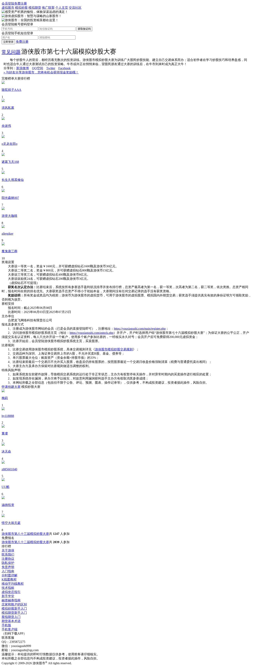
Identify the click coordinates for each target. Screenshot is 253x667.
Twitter (50, 68)
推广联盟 (48, 7)
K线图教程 (9, 579)
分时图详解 (9, 575)
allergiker (7, 233)
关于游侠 (8, 550)
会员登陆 (8, 3)
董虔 (5, 433)
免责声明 (8, 567)
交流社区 (75, 7)
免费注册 (20, 3)
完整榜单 (8, 78)
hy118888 (8, 415)
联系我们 (8, 554)
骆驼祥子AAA (11, 89)
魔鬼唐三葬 (9, 251)
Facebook (64, 68)
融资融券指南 (11, 600)
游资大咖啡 (9, 215)
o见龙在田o (9, 143)
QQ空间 (37, 68)
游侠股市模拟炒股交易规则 (114, 349)
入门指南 (8, 571)
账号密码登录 (23, 24)
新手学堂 (8, 596)
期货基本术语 (11, 621)
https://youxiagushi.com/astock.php (91, 332)
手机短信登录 (23, 33)
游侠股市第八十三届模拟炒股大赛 (25, 533)
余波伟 (6, 125)
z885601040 (9, 469)
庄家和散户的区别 (14, 604)
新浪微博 (22, 68)
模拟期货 (34, 7)
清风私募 (8, 107)
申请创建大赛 (11, 386)
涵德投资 (8, 505)
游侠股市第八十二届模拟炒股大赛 (25, 542)
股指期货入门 (11, 617)
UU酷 (5, 487)
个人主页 (61, 7)
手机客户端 (9, 629)
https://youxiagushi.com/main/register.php (140, 328)
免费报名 (8, 538)
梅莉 (5, 398)
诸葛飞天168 (10, 161)
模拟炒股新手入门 (14, 608)
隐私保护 (8, 563)
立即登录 (8, 41)
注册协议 (8, 558)
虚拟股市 (8, 7)
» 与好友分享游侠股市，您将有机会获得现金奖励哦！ (41, 72)
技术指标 (8, 587)
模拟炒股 (21, 7)
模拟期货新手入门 (14, 612)
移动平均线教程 (13, 583)
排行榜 (6, 546)
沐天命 (6, 451)
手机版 (6, 625)
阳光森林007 (10, 197)
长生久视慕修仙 (13, 179)
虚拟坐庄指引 (11, 592)
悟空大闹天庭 (11, 523)
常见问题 (11, 52)
